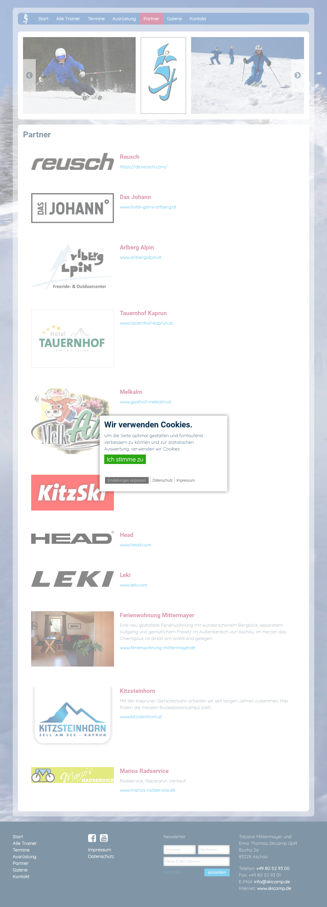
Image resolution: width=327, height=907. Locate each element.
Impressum (186, 480)
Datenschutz (163, 480)
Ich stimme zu (125, 459)
